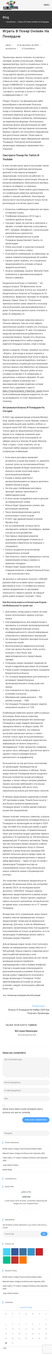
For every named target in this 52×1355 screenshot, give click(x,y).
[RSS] (23, 1260)
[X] (32, 1210)
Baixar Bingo (7, 1170)
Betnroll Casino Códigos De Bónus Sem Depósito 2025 (24, 1153)
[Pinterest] (39, 1252)
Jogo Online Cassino (11, 1165)
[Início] (3, 22)
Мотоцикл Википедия (26, 1031)
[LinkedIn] (31, 1252)
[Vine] (6, 1260)
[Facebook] (20, 1210)
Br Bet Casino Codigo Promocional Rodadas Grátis (22, 1149)
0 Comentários (28, 49)
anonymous (11, 49)
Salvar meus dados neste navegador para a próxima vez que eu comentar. (23, 1111)
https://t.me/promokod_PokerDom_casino (22, 391)
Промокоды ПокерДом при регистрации (23, 995)
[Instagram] (26, 1210)
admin (8, 45)
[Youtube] (15, 1260)
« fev (4, 1348)
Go (44, 1234)
